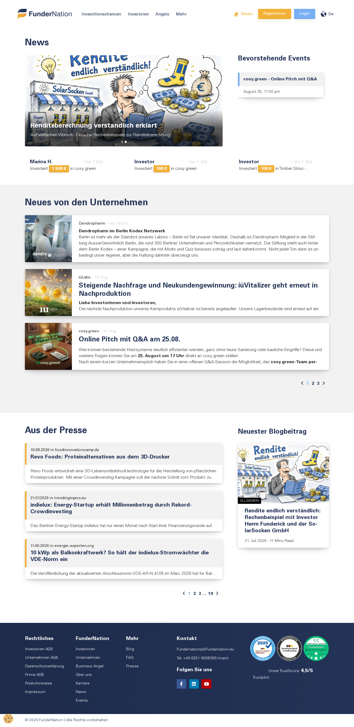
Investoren (138, 14)
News (247, 14)
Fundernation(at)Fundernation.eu (205, 650)
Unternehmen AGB (41, 658)
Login (305, 14)
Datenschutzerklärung (44, 666)
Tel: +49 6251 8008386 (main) (202, 658)
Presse (132, 666)
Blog (130, 649)
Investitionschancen (101, 14)
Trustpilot (261, 678)
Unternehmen (88, 658)
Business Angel (89, 666)
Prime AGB (34, 675)
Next (220, 99)
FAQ (130, 658)
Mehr (181, 14)
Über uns (84, 675)
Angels (162, 14)
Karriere (82, 684)
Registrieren (275, 14)
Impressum (35, 692)
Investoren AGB (39, 649)
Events (82, 701)
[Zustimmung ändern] (8, 718)
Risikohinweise (38, 684)
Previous (27, 99)
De (331, 14)
